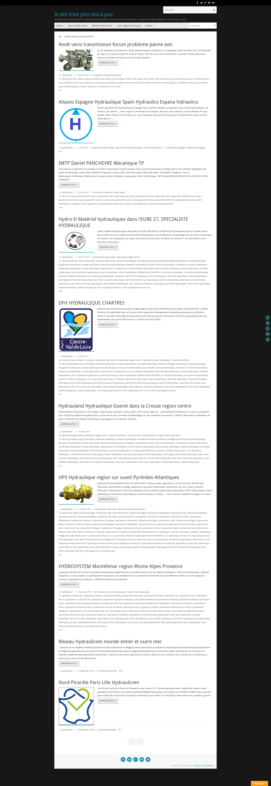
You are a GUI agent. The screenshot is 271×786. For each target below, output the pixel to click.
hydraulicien (67, 75)
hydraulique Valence (98, 626)
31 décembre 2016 (86, 671)
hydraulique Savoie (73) (77, 626)
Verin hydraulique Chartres (109, 287)
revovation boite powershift (160, 204)
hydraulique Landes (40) (186, 543)
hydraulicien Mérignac (186, 520)
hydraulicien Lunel (167, 520)
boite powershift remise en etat (94, 200)
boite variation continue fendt (91, 79)
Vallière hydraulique (87, 287)
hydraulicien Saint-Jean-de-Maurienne (141, 603)
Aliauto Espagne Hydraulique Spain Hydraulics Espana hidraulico (128, 102)
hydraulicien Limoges (147, 520)
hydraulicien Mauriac (124, 599)
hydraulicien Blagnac (87, 516)
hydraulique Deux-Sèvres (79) (76, 539)
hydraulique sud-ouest (106, 509)
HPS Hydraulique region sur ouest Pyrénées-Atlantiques (119, 477)
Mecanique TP (65, 204)
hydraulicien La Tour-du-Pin (78, 599)
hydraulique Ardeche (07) (140, 611)
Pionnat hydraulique (198, 276)
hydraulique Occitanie (109, 547)
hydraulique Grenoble (190, 614)
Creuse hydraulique (91, 268)
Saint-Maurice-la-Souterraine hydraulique (152, 458)
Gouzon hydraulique (108, 272)
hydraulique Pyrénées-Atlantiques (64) (138, 547)
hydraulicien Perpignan (112, 528)
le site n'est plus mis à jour (83, 14)
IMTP (199, 200)
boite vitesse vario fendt (143, 79)
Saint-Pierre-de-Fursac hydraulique (86, 283)
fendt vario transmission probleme (100, 82)
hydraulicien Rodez (170, 528)
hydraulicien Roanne (92, 603)
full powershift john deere (184, 200)
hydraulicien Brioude (153, 595)
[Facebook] (197, 3)
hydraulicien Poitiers (151, 528)
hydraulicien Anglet (137, 513)
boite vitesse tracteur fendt (118, 79)
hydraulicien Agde (70, 513)
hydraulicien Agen (87, 513)
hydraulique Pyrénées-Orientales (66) (173, 547)
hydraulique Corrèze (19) (180, 535)
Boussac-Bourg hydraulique (113, 264)
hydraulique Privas (105, 622)
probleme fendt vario (188, 82)
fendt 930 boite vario (184, 79)
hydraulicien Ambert (93, 595)
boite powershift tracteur (121, 200)
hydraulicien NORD (107, 729)
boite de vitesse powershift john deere (79, 196)
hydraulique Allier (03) (98, 611)
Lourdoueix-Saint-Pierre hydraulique (131, 276)
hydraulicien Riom (73, 603)
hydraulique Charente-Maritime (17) (151, 535)
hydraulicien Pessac (132, 528)
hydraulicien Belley (112, 595)
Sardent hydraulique (68, 287)
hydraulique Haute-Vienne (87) (72, 543)
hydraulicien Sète (187, 528)
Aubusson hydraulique (106, 261)
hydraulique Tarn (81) (74, 551)
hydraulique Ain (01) (78, 611)
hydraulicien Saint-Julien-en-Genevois (176, 603)
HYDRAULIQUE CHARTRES (148, 272)
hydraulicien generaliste (103, 147)
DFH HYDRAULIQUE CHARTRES (92, 302)
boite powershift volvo (143, 200)
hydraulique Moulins (87, 622)
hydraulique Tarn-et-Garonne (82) (100, 551)
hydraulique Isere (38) (124, 618)
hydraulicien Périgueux (90, 528)
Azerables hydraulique (147, 261)
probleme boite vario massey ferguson (160, 82)
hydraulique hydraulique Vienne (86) (158, 543)
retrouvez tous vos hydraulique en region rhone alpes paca (153, 435)
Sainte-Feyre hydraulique (198, 283)
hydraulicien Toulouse (94, 532)
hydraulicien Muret (147, 524)
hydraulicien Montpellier (126, 524)
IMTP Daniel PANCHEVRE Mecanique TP (101, 163)
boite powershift (121, 196)
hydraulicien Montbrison (145, 599)
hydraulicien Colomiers (81, 520)
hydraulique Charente (124, 535)
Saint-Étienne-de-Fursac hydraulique (141, 280)
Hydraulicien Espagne (176, 147)
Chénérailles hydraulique (70, 268)
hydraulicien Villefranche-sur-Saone (175, 607)
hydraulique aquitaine (189, 532)
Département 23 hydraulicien (114, 268)
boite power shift (105, 196)
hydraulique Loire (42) (172, 618)
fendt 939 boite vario (73, 82)
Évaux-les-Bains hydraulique (167, 268)
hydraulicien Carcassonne (158, 516)
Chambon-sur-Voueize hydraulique (191, 264)
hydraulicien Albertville (72, 595)
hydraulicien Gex (187, 595)
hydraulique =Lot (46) (168, 532)
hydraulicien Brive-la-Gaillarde (132, 516)
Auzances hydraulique (126, 261)
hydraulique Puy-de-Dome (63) (129, 622)
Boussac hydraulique (90, 264)
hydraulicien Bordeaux (107, 516)
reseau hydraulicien (153, 147)
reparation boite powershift (110, 204)
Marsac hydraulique (157, 276)
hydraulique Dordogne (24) (103, 539)
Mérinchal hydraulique (177, 276)
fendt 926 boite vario (164, 79)
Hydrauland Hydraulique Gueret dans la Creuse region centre (125, 406)
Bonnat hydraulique (197, 261)
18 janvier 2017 (85, 592)
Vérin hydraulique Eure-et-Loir (136, 287)
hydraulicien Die (171, 595)
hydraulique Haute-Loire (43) (72, 618)
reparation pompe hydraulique (107, 75)
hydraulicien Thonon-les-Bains (78, 607)
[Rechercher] (214, 9)
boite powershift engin (165, 196)
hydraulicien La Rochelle (126, 520)
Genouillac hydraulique (87, 272)
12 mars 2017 (84, 431)
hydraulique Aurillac (162, 611)
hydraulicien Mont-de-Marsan (78, 524)
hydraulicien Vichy (131, 607)
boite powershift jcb (186, 196)
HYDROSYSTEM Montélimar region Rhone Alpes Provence (120, 566)
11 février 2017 (85, 509)
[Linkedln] (209, 3)
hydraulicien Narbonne (167, 524)
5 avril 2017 (83, 356)
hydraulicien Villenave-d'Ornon (144, 532)
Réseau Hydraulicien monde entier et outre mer (110, 641)
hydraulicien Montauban (103, 524)
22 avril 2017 (84, 192)
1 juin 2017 (83, 147)
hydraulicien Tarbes (75, 532)
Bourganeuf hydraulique (69, 264)
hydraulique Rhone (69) (154, 622)
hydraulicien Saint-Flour (112, 603)
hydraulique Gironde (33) (168, 539)
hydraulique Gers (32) (146, 539)
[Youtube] (213, 3)
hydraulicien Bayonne (197, 513)
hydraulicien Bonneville (132, 595)
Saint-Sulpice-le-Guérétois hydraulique (146, 283)
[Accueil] (60, 36)
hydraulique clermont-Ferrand (142, 614)
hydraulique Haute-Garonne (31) (195, 539)
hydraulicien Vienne (149, 607)
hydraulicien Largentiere (102, 599)
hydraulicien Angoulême (158, 513)
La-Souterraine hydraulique (196, 272)
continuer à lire (106, 62)
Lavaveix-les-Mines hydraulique (73, 276)
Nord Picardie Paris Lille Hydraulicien (99, 682)
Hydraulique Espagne (196, 147)
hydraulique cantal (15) (96, 614)
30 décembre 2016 (86, 729)
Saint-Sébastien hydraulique (115, 283)
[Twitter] (201, 3)
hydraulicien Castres (180, 516)
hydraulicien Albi (103, 513)
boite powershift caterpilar (142, 196)
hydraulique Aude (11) (79, 535)
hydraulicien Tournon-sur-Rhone (107, 607)
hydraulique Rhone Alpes (177, 622)
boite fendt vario (69, 79)
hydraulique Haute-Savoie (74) (99, 618)
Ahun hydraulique (70, 261)
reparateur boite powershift (84, 204)
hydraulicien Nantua (188, 599)
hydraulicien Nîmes (187, 524)
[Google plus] (205, 3)
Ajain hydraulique (87, 261)
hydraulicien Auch (178, 513)
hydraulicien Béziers (68, 516)
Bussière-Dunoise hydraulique (161, 264)
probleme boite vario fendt (129, 82)
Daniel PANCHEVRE (163, 200)
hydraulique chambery (118, 614)
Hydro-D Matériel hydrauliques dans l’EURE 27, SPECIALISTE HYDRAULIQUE (123, 222)
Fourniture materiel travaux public (109, 192)
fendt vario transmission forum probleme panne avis (115, 44)
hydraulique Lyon (190, 618)
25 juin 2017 (83, 75)
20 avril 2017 (84, 257)
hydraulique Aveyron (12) (102, 535)
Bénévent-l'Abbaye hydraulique (173, 261)
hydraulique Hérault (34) (130, 543)
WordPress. (209, 765)
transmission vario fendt (110, 86)
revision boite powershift (135, 204)
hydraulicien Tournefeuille (117, 532)
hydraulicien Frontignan (103, 520)
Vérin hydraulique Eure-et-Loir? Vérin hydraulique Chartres (149, 390)
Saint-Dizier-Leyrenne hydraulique (108, 280)
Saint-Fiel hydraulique (169, 280)
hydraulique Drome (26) (168, 614)
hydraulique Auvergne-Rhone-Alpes (188, 611)
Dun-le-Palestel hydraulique (141, 268)
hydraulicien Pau (71, 528)
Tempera (197, 765)
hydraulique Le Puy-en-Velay (148, 618)
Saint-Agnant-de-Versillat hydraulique (75, 280)
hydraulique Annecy (119, 611)
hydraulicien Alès (120, 513)
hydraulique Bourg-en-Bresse (72, 614)
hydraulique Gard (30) (126, 539)
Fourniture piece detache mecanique (77, 360)
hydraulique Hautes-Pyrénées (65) (102, 543)
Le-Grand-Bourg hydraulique (101, 276)
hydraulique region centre (128, 257)
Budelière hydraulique (136, 264)
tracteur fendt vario (89, 86)
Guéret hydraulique (127, 272)
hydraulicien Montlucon (167, 599)
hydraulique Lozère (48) (88, 547)
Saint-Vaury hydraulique (175, 283)
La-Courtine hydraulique (172, 272)
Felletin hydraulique (190, 268)
